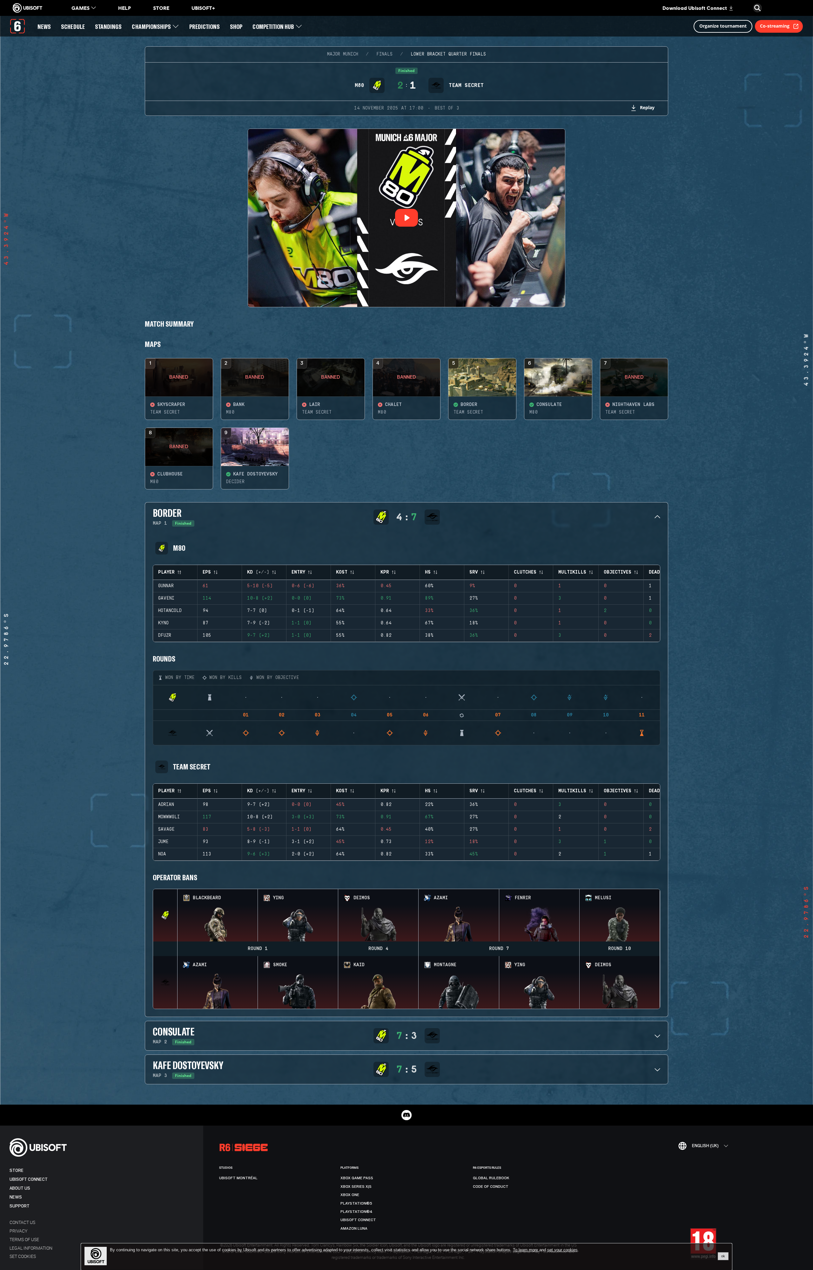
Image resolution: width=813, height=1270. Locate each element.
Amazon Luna (353, 1228)
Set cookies (23, 1256)
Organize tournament (723, 26)
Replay (647, 107)
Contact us (22, 1222)
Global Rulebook (491, 1178)
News (16, 1197)
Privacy (18, 1231)
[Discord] (406, 1115)
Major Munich (342, 54)
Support (20, 1206)
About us (20, 1188)
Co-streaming (774, 26)
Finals (384, 54)
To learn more (526, 1249)
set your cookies (562, 1250)
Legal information (31, 1248)
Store (17, 1170)
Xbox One (349, 1195)
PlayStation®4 (356, 1211)
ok (723, 1256)
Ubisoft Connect (29, 1179)
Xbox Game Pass (356, 1178)
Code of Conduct (490, 1186)
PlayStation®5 (356, 1203)
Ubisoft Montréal (238, 1178)
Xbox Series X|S (356, 1186)
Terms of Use (24, 1239)
